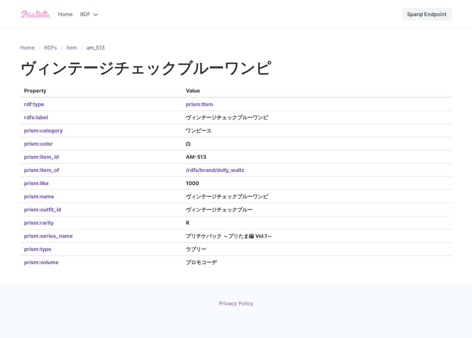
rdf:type (34, 104)
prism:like (36, 183)
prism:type (37, 249)
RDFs (50, 47)
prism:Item (199, 104)
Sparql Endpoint (427, 14)
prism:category (43, 130)
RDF (85, 14)
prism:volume (41, 262)
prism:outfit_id (42, 209)
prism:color (38, 143)
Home (65, 14)
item (71, 47)
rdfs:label (36, 117)
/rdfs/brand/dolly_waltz (215, 170)
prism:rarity (39, 222)
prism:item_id (41, 157)
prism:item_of (41, 170)
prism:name (39, 196)
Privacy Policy (236, 303)
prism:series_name (48, 236)
